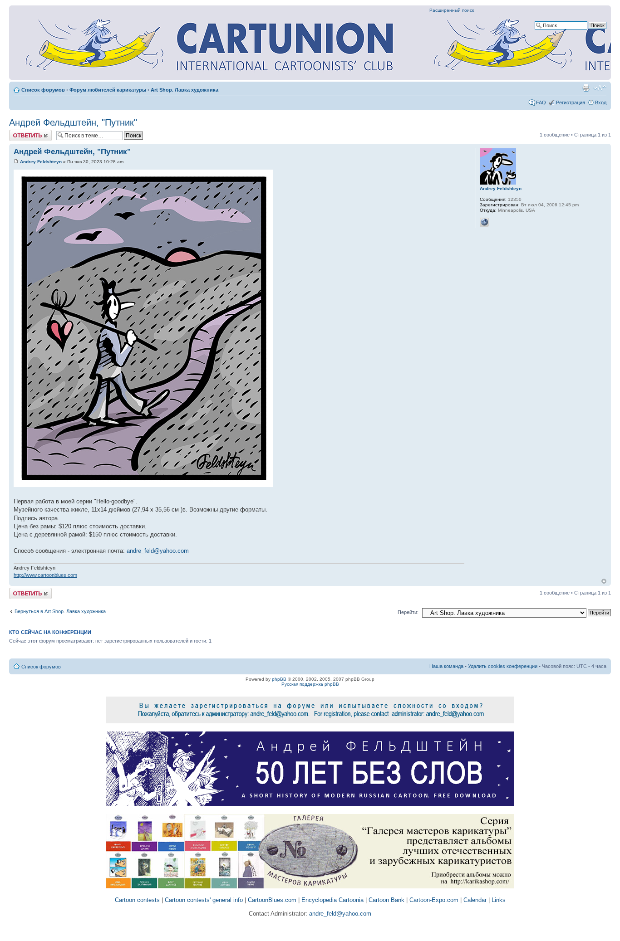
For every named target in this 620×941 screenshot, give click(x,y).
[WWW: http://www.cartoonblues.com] (484, 222)
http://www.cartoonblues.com (45, 575)
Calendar (475, 900)
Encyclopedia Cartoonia (332, 900)
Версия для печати (586, 88)
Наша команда (446, 666)
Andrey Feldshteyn (41, 161)
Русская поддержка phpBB (310, 684)
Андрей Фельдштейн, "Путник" (73, 122)
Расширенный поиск (451, 10)
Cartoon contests (137, 900)
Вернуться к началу (603, 581)
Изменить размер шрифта (599, 88)
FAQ (541, 102)
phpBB (279, 679)
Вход (600, 102)
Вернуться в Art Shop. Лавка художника (60, 611)
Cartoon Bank (386, 900)
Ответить (20, 132)
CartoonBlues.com (272, 900)
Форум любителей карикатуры (107, 90)
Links (499, 900)
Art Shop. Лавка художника (184, 90)
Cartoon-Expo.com (433, 900)
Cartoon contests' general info (204, 900)
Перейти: (408, 612)
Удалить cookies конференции (502, 666)
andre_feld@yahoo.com (158, 550)
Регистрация (570, 102)
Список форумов (43, 90)
